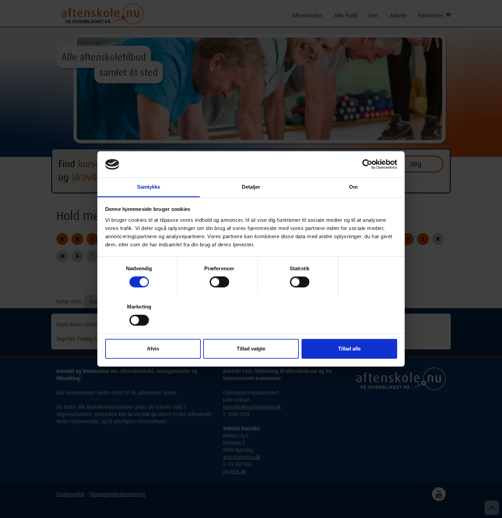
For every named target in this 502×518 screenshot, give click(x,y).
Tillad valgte (251, 348)
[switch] (219, 281)
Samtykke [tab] (149, 187)
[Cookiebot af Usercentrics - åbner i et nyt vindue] (367, 164)
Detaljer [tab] (251, 187)
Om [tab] (353, 187)
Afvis (153, 348)
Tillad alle (349, 348)
